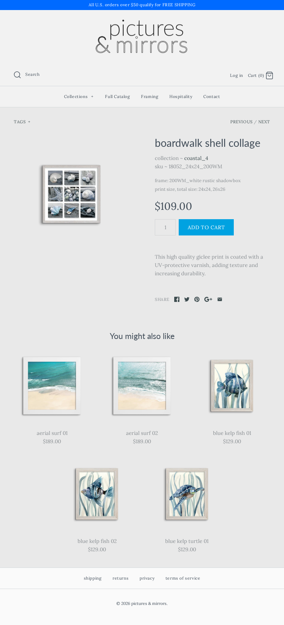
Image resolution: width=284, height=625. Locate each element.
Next (264, 121)
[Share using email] (219, 299)
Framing (149, 96)
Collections (79, 96)
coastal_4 (196, 158)
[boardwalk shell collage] (71, 194)
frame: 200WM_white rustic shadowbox (198, 181)
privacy (147, 578)
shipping (93, 578)
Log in (236, 75)
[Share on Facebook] (176, 299)
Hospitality (181, 96)
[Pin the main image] (196, 299)
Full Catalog (117, 96)
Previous (241, 121)
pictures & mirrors (149, 603)
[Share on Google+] (208, 299)
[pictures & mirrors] (142, 21)
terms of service (183, 578)
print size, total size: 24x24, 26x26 (190, 189)
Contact (211, 96)
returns (120, 578)
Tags (22, 121)
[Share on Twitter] (186, 299)
